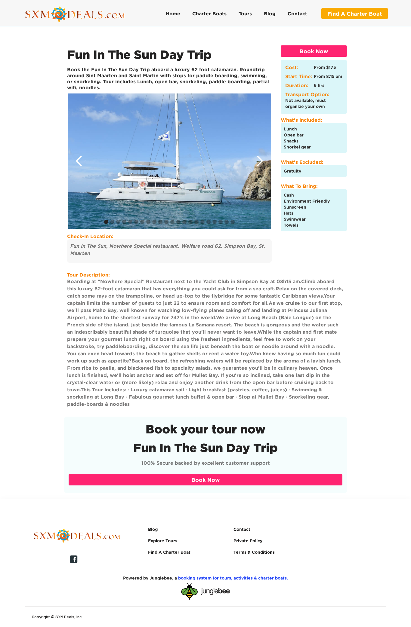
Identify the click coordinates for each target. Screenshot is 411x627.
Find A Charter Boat (354, 14)
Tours (245, 13)
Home (173, 13)
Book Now (314, 51)
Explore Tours (162, 540)
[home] (74, 13)
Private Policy (247, 540)
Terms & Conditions (254, 552)
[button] (79, 161)
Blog (270, 13)
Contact (297, 13)
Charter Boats (209, 13)
